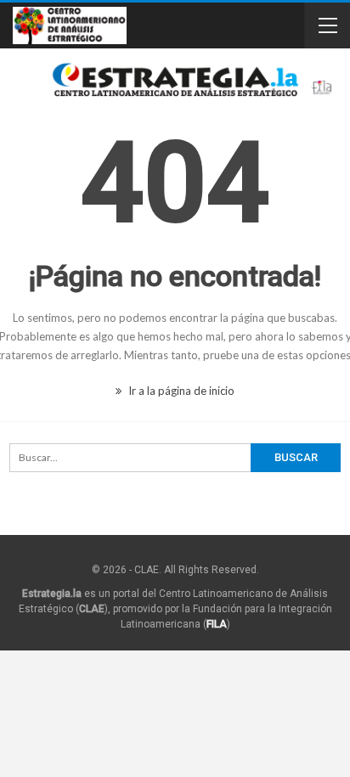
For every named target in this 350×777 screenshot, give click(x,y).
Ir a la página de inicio (180, 390)
